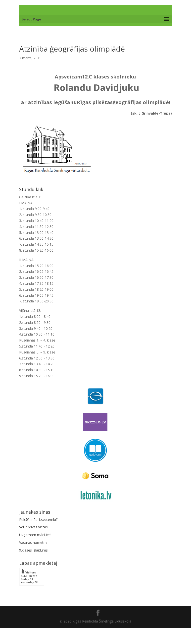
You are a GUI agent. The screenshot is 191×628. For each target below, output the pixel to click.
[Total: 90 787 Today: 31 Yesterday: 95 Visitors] (31, 588)
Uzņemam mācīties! (35, 534)
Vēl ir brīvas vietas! (33, 527)
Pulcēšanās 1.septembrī (38, 519)
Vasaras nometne (33, 542)
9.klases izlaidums (33, 550)
